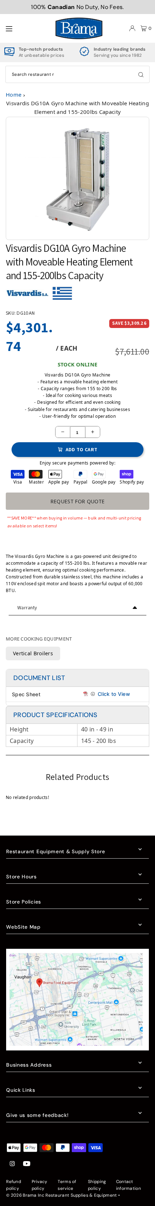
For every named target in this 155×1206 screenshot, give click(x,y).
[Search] (141, 74)
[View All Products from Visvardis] (27, 296)
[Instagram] (12, 1164)
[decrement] (63, 432)
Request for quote (77, 501)
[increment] (92, 432)
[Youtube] (26, 1164)
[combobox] (77, 74)
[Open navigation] (27, 28)
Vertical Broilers (33, 653)
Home (13, 94)
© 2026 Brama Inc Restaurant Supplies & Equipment (61, 1195)
